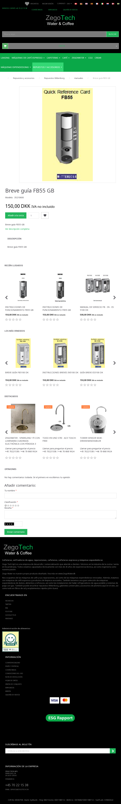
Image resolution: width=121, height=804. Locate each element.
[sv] (118, 3)
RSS (6, 608)
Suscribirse (113, 750)
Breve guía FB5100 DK (16, 372)
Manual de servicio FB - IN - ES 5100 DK (97, 308)
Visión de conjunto (13, 684)
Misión (8, 691)
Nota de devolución (13, 677)
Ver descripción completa (17, 229)
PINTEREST (9, 619)
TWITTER (8, 604)
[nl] (107, 3)
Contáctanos (37, 10)
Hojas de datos (11, 680)
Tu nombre (9, 490)
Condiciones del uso (14, 673)
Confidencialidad (12, 663)
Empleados (52, 10)
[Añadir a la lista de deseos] (45, 215)
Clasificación (10, 502)
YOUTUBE (8, 611)
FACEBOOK (9, 601)
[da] (76, 3)
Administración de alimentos (16, 628)
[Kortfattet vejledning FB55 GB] (67, 134)
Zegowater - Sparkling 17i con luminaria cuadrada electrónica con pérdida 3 (22, 440)
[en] (86, 3)
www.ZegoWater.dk (66, 573)
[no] (113, 3)
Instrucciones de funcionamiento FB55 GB (19, 308)
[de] (81, 3)
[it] (102, 3)
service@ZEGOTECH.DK (19, 789)
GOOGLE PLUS (10, 615)
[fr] (97, 3)
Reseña (8, 507)
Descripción (14, 238)
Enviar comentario (16, 531)
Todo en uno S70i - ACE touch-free (59, 439)
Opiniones (10, 469)
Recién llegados (14, 265)
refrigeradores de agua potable (91, 583)
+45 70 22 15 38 (16, 785)
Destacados (11, 396)
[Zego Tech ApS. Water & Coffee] (60, 20)
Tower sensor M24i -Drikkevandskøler (91, 439)
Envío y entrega (11, 666)
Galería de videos (70, 10)
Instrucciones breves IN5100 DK (60, 372)
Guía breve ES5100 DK (91, 372)
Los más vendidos (15, 330)
